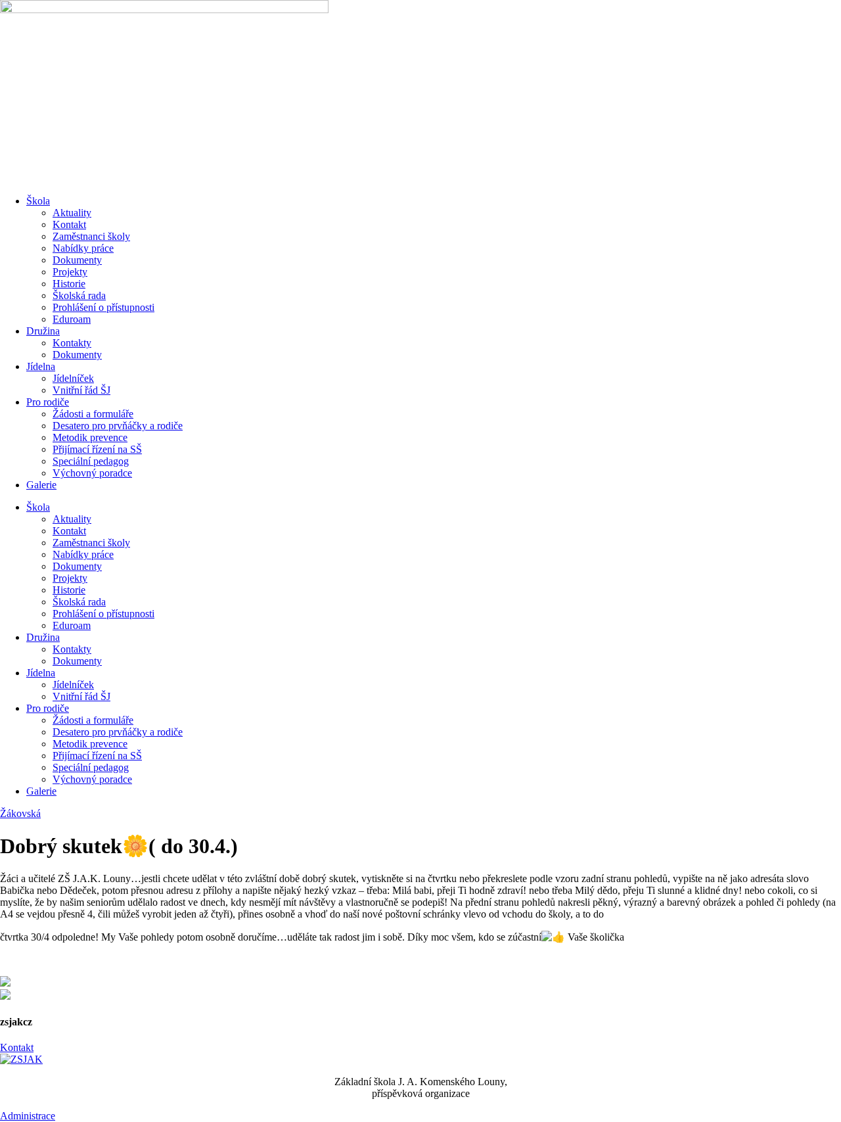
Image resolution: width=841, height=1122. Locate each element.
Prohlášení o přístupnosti (103, 307)
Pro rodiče (47, 402)
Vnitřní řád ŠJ (81, 390)
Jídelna (40, 366)
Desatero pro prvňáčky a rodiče (118, 425)
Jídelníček (73, 378)
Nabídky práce (83, 248)
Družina (43, 331)
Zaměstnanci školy (91, 236)
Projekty (70, 271)
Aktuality (72, 212)
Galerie (41, 484)
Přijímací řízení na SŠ (97, 449)
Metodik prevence (90, 437)
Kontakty (72, 342)
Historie (69, 283)
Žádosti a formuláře (93, 413)
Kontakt (69, 224)
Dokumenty (77, 260)
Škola (38, 200)
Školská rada (79, 295)
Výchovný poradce (92, 473)
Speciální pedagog (91, 461)
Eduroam (72, 319)
